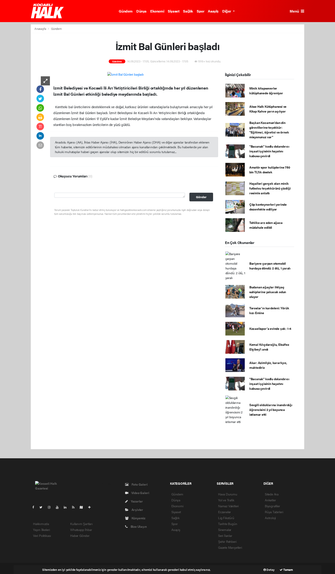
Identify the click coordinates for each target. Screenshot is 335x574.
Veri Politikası (42, 535)
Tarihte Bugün (227, 523)
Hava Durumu (227, 494)
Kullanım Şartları (81, 523)
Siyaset (173, 11)
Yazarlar (136, 501)
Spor (200, 11)
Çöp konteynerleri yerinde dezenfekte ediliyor (268, 206)
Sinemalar (224, 529)
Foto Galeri (139, 484)
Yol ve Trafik (226, 500)
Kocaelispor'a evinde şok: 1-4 (270, 328)
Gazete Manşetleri (230, 547)
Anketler (270, 500)
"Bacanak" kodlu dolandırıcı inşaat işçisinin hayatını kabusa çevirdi (269, 151)
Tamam (288, 569)
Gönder (201, 197)
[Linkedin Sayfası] (67, 507)
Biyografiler (272, 506)
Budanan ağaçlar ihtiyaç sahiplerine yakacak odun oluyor (267, 292)
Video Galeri (140, 492)
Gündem (126, 11)
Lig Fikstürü (226, 517)
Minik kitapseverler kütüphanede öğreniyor (266, 90)
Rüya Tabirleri (274, 512)
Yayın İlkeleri (41, 529)
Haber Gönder (80, 535)
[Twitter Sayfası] (42, 507)
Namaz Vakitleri (228, 506)
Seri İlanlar (225, 535)
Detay (270, 569)
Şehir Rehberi (227, 541)
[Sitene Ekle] (91, 507)
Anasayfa (40, 28)
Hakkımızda (41, 523)
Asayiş (213, 11)
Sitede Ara (271, 494)
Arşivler (137, 509)
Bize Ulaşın (138, 526)
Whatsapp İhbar (81, 529)
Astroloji (270, 517)
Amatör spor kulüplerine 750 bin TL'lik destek (269, 169)
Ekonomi (157, 11)
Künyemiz (138, 518)
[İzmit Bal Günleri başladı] (125, 74)
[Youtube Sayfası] (59, 507)
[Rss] (75, 507)
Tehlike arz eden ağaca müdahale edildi (266, 225)
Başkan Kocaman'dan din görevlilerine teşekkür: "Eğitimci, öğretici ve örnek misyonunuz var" (269, 129)
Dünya (141, 11)
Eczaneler (224, 512)
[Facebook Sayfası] (35, 507)
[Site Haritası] (83, 507)
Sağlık (188, 11)
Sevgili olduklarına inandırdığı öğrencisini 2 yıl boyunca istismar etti (270, 409)
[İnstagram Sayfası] (51, 507)
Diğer (227, 11)
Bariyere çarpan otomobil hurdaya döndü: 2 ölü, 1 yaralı (270, 265)
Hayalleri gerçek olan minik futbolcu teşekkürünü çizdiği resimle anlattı (270, 188)
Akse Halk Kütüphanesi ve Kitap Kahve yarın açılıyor (267, 108)
